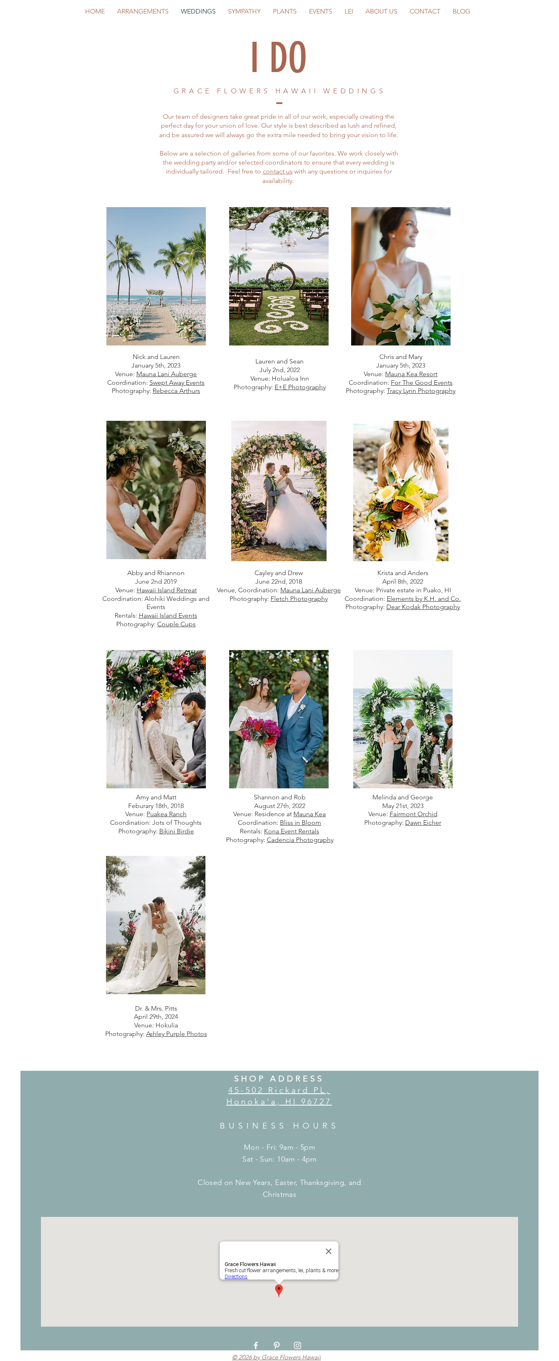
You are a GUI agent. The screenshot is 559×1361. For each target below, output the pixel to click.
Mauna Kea (309, 814)
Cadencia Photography (300, 840)
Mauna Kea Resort (411, 374)
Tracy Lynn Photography (421, 391)
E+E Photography (300, 387)
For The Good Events (422, 382)
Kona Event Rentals (291, 831)
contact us (278, 171)
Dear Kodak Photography (423, 607)
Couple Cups (176, 624)
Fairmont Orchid (413, 814)
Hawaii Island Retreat (167, 590)
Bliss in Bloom (300, 822)
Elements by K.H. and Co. (424, 599)
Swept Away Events (177, 382)
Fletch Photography (299, 599)
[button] (156, 276)
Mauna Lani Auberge (166, 374)
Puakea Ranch (167, 814)
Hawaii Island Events (168, 615)
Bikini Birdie (176, 831)
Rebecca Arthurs (176, 391)
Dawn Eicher (423, 822)
